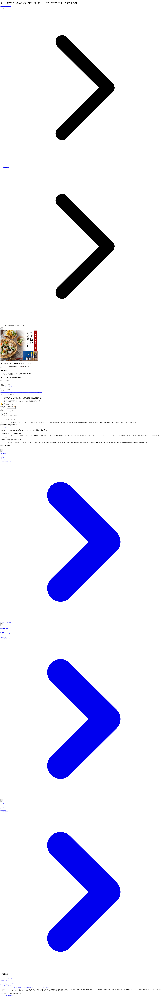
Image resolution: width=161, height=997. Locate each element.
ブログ (2, 987)
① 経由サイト (4, 406)
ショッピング (6, 167)
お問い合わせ (46, 987)
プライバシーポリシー (38, 987)
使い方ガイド (7, 987)
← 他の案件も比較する (6, 985)
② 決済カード (4, 407)
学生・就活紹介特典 (19, 987)
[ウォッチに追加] (2, 329)
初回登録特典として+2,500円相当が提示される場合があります (28, 392)
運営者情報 (26, 987)
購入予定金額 (4, 409)
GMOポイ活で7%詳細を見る (7, 386)
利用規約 (31, 987)
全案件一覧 (12, 987)
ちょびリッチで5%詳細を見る (7, 392)
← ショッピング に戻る (6, 6)
